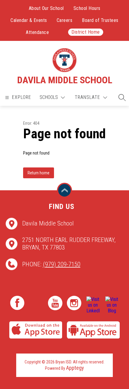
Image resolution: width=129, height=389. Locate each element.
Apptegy (75, 368)
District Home (85, 32)
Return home (39, 172)
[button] (121, 97)
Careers (65, 20)
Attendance (37, 32)
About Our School (46, 8)
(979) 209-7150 (61, 264)
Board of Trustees (100, 20)
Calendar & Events (28, 20)
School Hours (87, 8)
